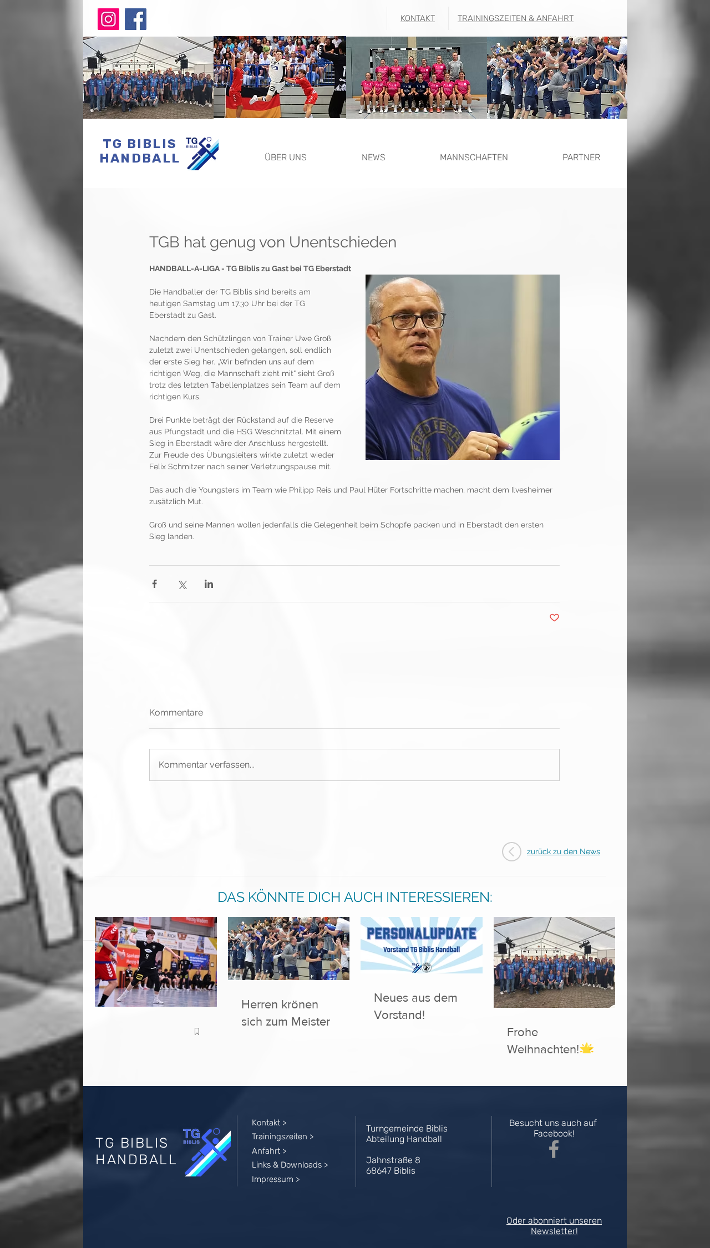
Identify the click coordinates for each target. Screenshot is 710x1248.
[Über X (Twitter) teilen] (181, 584)
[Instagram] (108, 19)
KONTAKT (417, 18)
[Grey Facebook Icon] (554, 1149)
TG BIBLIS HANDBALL (139, 151)
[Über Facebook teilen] (154, 584)
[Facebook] (135, 19)
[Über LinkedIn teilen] (209, 584)
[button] (285, 152)
